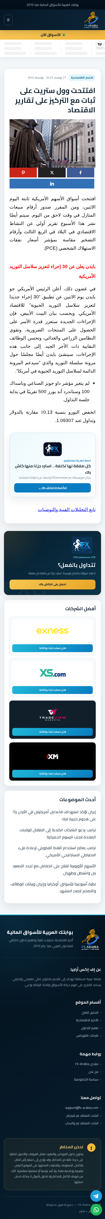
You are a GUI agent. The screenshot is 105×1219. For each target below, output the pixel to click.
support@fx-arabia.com (81, 1108)
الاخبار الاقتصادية (82, 77)
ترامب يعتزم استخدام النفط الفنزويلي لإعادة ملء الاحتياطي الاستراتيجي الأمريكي (57, 851)
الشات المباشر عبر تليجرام (82, 1115)
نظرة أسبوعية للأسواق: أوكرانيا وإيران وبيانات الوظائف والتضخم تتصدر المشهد (53, 887)
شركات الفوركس (87, 1035)
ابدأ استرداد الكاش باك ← (53, 487)
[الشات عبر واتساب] (96, 1210)
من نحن (93, 1072)
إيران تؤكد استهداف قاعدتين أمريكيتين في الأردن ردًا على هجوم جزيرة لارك (54, 815)
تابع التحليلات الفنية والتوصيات (66, 509)
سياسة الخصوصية (86, 1079)
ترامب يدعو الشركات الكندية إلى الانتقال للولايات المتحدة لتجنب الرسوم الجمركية (58, 833)
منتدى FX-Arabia (86, 1064)
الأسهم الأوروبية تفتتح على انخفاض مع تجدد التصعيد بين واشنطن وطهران (54, 869)
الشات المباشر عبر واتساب (81, 1123)
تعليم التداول (89, 1028)
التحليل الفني (90, 1012)
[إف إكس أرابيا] (91, 19)
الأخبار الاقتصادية (87, 1020)
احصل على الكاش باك (52, 584)
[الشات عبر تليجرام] (96, 1196)
